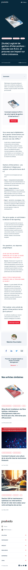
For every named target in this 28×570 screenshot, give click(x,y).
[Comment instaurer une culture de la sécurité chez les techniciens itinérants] (14, 438)
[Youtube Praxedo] (25, 565)
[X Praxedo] (23, 565)
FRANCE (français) (7, 529)
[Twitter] (17, 351)
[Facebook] (6, 351)
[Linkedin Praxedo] (21, 565)
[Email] (22, 351)
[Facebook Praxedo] (19, 565)
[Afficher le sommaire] (14, 76)
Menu (24, 2)
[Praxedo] (5, 2)
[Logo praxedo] (14, 522)
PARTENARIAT (5, 540)
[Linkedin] (11, 351)
